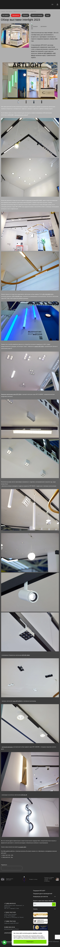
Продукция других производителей (42, 893)
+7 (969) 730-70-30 (10, 921)
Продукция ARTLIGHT (39, 890)
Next (53, 102)
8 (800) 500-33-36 (9, 927)
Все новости (5, 15)
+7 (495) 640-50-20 (10, 903)
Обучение (25, 15)
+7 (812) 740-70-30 (10, 912)
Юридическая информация (52, 941)
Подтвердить (30, 941)
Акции (47, 15)
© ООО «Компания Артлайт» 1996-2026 (10, 941)
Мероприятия (15, 15)
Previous (6, 102)
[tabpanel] (30, 80)
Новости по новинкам (37, 15)
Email (35, 904)
